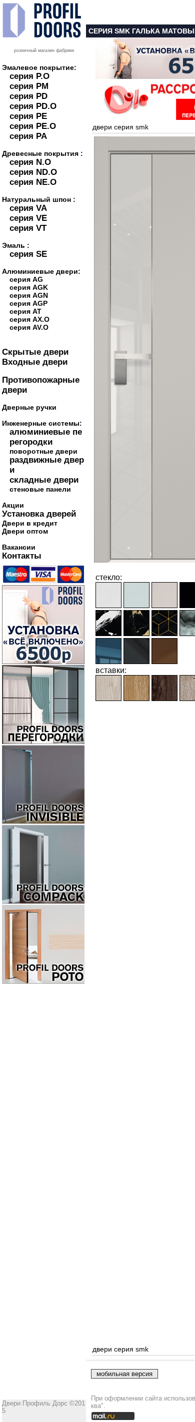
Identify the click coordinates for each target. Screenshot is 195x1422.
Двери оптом (25, 531)
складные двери (44, 480)
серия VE (28, 218)
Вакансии (19, 547)
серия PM (29, 86)
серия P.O (30, 76)
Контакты (22, 556)
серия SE (28, 254)
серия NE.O (33, 182)
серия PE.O (33, 126)
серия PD (29, 96)
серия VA (28, 208)
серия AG (26, 279)
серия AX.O (30, 319)
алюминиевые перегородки (46, 437)
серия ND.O (33, 172)
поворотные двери (44, 451)
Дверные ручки (29, 407)
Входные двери (35, 362)
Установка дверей (39, 514)
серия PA (28, 136)
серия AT (26, 311)
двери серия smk (120, 127)
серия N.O (30, 162)
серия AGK (29, 287)
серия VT (28, 228)
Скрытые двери (35, 352)
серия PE (28, 116)
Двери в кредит (30, 523)
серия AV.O (29, 327)
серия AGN (29, 295)
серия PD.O (33, 106)
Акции (13, 505)
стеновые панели (40, 489)
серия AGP (29, 303)
